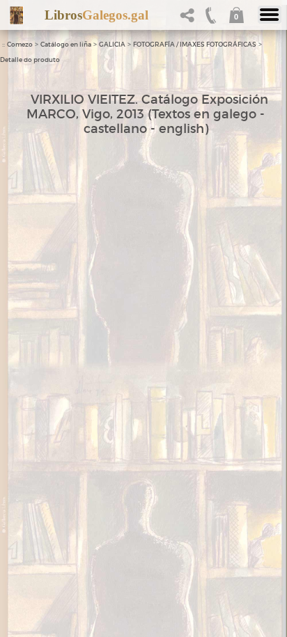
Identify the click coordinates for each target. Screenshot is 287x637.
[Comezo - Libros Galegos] (16, 15)
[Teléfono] (211, 19)
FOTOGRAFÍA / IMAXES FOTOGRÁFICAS (194, 44)
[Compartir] (190, 19)
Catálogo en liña (65, 44)
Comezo (20, 44)
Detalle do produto (30, 59)
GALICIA (112, 44)
